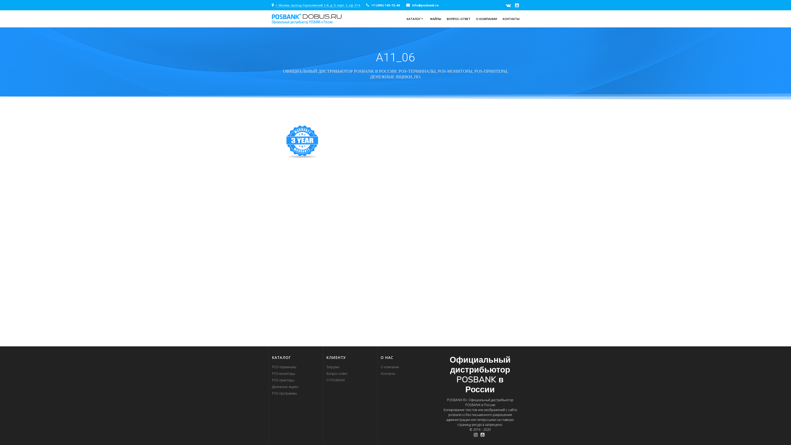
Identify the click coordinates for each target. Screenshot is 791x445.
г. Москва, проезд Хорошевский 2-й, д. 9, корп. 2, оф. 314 (318, 5)
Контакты (511, 19)
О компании (486, 19)
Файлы (435, 19)
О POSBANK (335, 380)
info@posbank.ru (425, 5)
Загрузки (332, 367)
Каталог (414, 19)
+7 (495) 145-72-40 (385, 5)
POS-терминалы (284, 367)
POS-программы (284, 393)
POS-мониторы (283, 373)
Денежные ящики (285, 386)
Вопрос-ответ (458, 19)
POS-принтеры (283, 380)
